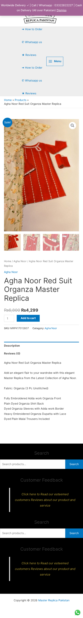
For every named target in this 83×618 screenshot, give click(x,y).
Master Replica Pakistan (54, 600)
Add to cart (28, 318)
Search (74, 464)
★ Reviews (29, 55)
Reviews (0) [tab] (12, 353)
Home (7, 261)
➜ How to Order (32, 29)
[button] (72, 125)
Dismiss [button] (61, 10)
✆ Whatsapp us (32, 42)
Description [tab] (12, 345)
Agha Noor (20, 261)
